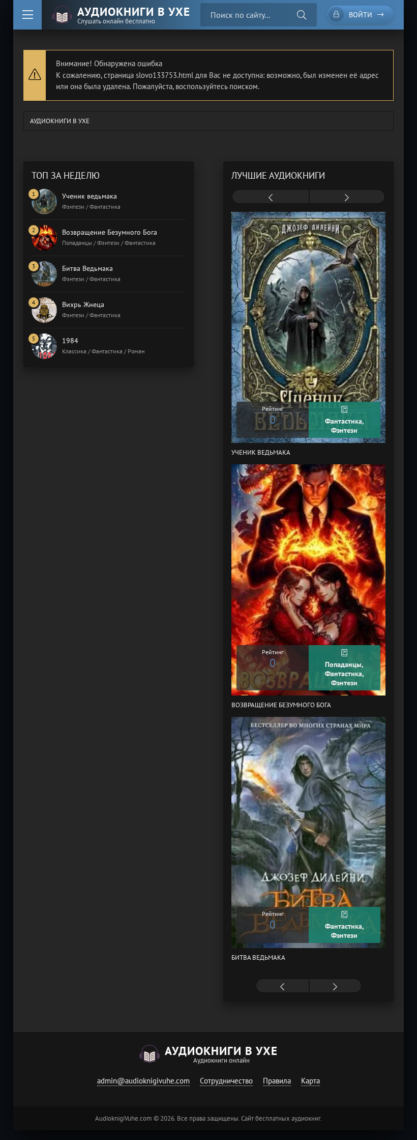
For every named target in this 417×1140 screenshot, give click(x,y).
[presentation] (270, 197)
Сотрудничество (226, 1081)
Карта (310, 1081)
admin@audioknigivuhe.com (143, 1081)
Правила (277, 1081)
